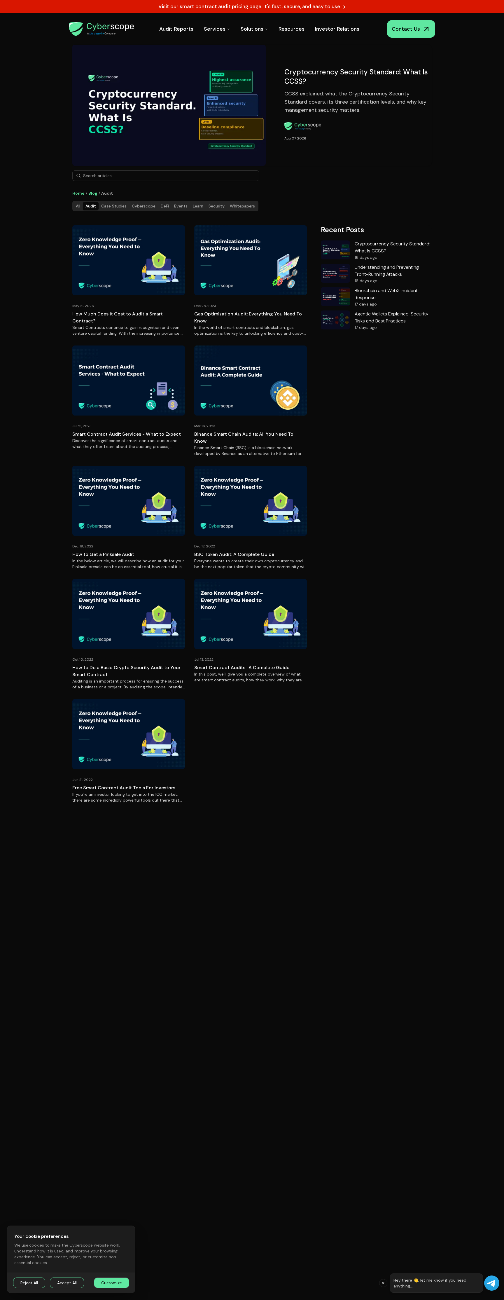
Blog (92, 193)
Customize (111, 1282)
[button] (383, 1283)
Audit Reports (176, 28)
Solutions (252, 28)
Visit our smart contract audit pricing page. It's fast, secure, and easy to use (249, 6)
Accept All (67, 1282)
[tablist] (165, 206)
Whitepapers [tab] (242, 206)
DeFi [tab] (165, 206)
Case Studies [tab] (114, 206)
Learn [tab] (198, 206)
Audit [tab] (90, 206)
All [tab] (78, 206)
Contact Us (406, 28)
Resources (291, 28)
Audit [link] (107, 193)
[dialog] (71, 1259)
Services (214, 28)
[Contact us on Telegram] (491, 1283)
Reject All (29, 1282)
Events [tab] (181, 206)
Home (78, 193)
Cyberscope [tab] (143, 206)
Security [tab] (217, 206)
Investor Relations (337, 28)
